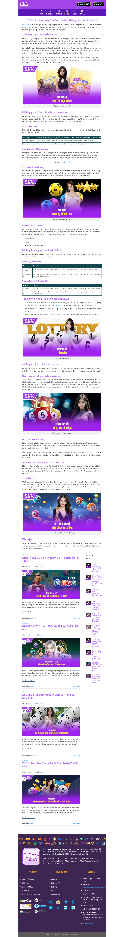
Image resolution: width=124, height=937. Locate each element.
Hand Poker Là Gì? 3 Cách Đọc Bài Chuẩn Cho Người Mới (97, 643)
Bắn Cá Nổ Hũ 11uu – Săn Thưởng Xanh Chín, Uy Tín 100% (97, 678)
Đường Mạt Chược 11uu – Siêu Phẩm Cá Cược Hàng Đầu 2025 (96, 630)
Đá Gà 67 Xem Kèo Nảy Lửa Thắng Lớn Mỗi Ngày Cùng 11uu (97, 605)
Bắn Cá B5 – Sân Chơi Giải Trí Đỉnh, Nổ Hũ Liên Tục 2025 (96, 666)
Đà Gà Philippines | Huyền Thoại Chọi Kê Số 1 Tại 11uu (96, 568)
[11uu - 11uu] (29, 4)
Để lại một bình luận (75, 618)
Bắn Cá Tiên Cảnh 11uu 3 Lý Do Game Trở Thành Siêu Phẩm (96, 617)
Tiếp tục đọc (28, 611)
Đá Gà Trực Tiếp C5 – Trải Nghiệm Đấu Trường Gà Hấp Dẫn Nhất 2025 (97, 580)
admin (41, 566)
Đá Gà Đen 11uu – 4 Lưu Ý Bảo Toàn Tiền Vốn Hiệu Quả (97, 593)
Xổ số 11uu (25, 555)
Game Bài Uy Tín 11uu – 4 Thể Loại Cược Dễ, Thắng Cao (96, 654)
